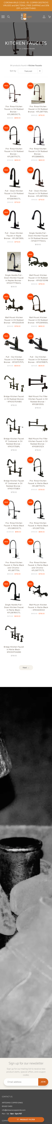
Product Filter (27, 1120)
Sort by (13, 71)
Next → (26, 667)
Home (19, 48)
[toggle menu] (3, 17)
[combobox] (30, 71)
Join (43, 1082)
